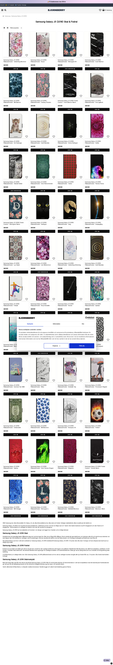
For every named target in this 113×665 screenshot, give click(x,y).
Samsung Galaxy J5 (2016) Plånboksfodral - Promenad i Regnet (96, 386)
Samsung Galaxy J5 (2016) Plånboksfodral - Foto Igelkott (94, 101)
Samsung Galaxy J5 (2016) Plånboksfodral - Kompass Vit (67, 426)
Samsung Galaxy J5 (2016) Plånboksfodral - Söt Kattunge (12, 142)
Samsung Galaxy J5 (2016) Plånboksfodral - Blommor (11, 345)
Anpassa (55, 346)
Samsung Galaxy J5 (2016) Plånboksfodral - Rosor (39, 60)
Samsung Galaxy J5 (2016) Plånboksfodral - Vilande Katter (12, 182)
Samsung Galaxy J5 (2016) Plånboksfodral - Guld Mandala (40, 142)
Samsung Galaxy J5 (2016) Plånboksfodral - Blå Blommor (40, 426)
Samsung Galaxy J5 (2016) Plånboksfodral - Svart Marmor (94, 60)
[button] (100, 10)
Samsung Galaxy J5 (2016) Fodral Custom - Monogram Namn (13, 223)
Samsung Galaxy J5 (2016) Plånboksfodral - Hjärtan (11, 467)
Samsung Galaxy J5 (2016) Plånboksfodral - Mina (39, 386)
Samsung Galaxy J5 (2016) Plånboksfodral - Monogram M (67, 60)
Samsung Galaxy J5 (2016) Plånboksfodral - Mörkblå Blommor (68, 508)
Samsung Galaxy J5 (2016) (19, 16)
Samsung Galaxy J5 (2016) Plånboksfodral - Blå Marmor (12, 101)
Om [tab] (83, 323)
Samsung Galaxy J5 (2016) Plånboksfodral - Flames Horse (94, 182)
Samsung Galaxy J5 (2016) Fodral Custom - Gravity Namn (95, 467)
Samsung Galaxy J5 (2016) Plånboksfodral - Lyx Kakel (11, 264)
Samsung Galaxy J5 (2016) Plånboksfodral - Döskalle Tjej (67, 386)
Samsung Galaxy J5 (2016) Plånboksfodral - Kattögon (39, 223)
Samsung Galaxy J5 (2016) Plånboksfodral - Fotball (11, 304)
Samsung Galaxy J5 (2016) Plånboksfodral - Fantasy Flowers (41, 101)
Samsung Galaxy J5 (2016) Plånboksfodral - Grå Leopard (94, 345)
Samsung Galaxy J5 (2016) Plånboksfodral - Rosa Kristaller (40, 304)
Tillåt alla (81, 346)
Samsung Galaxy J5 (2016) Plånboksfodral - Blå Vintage (12, 508)
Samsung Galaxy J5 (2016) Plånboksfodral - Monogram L (40, 508)
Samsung (7, 16)
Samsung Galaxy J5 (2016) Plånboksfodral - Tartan (66, 182)
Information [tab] (56, 323)
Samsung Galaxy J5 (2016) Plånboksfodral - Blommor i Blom (95, 508)
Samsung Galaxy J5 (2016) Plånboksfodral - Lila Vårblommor (41, 264)
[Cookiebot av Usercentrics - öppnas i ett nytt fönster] (86, 318)
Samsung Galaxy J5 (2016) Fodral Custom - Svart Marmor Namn (68, 101)
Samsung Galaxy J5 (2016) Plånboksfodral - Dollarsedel (12, 426)
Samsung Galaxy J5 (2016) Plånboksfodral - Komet (66, 304)
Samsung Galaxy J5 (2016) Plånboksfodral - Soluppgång (93, 223)
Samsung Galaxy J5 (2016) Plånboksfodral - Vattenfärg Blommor (14, 60)
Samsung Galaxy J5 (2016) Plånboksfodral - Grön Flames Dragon (42, 467)
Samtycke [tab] (30, 323)
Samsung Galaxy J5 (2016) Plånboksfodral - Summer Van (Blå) (14, 386)
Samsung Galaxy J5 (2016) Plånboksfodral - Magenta (66, 467)
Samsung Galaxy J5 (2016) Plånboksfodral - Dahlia (93, 142)
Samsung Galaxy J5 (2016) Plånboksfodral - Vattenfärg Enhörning (69, 264)
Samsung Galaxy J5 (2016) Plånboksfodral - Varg (66, 223)
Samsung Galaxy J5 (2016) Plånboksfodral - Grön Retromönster (42, 182)
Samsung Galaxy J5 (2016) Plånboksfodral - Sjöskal (93, 304)
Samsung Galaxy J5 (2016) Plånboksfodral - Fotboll (93, 426)
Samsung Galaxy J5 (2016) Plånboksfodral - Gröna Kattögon (68, 142)
